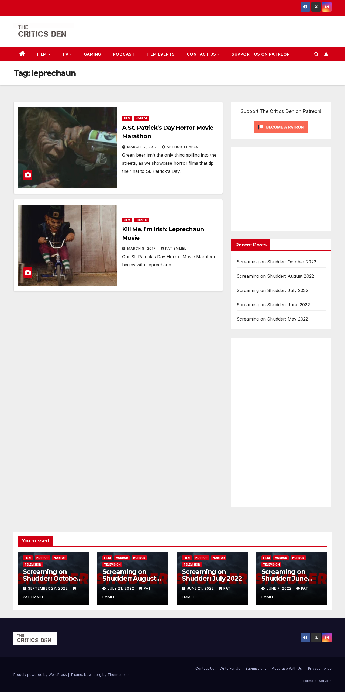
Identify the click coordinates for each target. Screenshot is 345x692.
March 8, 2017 (142, 248)
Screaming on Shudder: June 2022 (273, 304)
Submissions (256, 668)
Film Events (161, 54)
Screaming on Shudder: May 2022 (272, 319)
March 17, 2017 (142, 147)
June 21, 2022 (201, 588)
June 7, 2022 (280, 588)
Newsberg (92, 674)
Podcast (124, 54)
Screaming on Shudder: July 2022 (272, 290)
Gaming (92, 54)
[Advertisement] (282, 188)
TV (66, 54)
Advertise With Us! (287, 668)
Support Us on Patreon (261, 54)
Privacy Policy (320, 668)
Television (33, 564)
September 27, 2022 (48, 588)
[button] (316, 54)
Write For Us (230, 668)
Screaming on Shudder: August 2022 (275, 276)
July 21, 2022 (121, 588)
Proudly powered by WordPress (40, 674)
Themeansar (118, 674)
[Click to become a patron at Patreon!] (281, 126)
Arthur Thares (182, 147)
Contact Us (202, 54)
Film (42, 54)
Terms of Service (317, 681)
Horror (142, 118)
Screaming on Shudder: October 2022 (276, 261)
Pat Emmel (176, 248)
